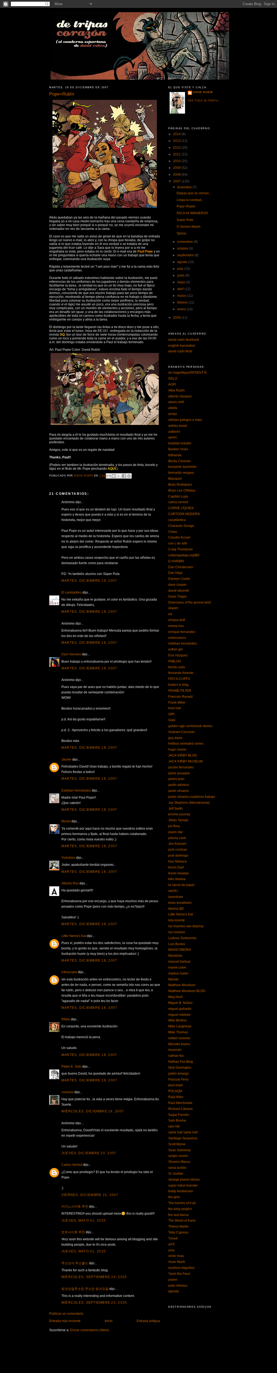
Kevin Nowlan (178, 873)
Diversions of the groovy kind (189, 602)
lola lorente (176, 920)
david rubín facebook (183, 340)
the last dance (178, 1215)
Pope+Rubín (186, 206)
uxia (171, 1250)
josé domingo (178, 855)
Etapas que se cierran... (194, 193)
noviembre (185, 242)
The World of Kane (182, 1220)
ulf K (171, 1244)
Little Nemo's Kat (73, 936)
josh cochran (177, 849)
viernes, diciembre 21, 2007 (89, 1195)
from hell (174, 708)
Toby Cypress (178, 1232)
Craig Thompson (180, 549)
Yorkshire (68, 858)
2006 (177, 317)
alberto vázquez (180, 396)
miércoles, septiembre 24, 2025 (94, 1277)
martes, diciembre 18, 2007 (89, 580)
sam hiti (174, 1126)
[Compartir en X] (118, 476)
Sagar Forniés (178, 1115)
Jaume (66, 759)
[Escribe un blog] (113, 476)
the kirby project (180, 1209)
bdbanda (175, 455)
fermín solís (176, 667)
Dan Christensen (180, 567)
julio (180, 269)
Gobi (171, 720)
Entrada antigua (148, 1321)
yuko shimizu (177, 1285)
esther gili (175, 649)
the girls (174, 1197)
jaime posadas (179, 773)
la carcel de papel (181, 885)
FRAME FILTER (179, 691)
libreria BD (176, 909)
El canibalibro (71, 592)
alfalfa (172, 408)
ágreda (173, 1291)
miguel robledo (179, 1015)
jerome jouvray (179, 814)
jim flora (174, 826)
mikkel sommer (179, 1038)
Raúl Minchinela (180, 1103)
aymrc (172, 437)
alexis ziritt (176, 402)
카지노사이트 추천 (74, 1206)
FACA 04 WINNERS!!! (192, 213)
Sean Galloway (179, 1150)
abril (180, 289)
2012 (177, 147)
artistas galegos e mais (185, 420)
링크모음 (101, 1289)
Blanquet (175, 479)
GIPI (171, 714)
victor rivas (176, 1256)
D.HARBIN (176, 561)
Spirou (181, 233)
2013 (177, 141)
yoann (172, 1280)
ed (170, 614)
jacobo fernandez (181, 767)
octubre (183, 248)
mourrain (175, 1050)
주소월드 (81, 1263)
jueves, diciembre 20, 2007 (88, 1153)
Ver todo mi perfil (203, 100)
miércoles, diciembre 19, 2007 (92, 1111)
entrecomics (177, 638)
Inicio (109, 1321)
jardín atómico (178, 785)
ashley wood (177, 426)
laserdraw (175, 897)
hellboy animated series (185, 743)
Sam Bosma (177, 1120)
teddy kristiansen (180, 1191)
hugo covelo (177, 749)
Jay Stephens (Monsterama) (189, 803)
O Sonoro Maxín (188, 227)
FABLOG (174, 661)
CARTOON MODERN (184, 514)
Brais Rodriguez (180, 484)
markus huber (178, 973)
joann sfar (175, 832)
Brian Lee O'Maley (181, 490)
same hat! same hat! (183, 1132)
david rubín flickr (180, 351)
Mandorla (175, 956)
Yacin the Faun (179, 1274)
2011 (177, 154)
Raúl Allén (175, 1097)
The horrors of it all (182, 1203)
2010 (177, 161)
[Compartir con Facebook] (124, 476)
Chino (172, 532)
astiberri (174, 432)
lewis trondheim (180, 903)
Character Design (181, 526)
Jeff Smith (175, 808)
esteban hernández (182, 643)
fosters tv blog (178, 685)
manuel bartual (179, 961)
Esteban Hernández (76, 790)
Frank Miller (177, 702)
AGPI (172, 384)
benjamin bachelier (182, 467)
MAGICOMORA (179, 950)
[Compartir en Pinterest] (129, 476)
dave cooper (177, 585)
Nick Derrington (179, 1067)
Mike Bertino (177, 1020)
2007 (177, 181)
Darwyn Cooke (179, 579)
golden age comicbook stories (190, 726)
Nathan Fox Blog (180, 1062)
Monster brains (179, 1044)
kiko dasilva (177, 879)
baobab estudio (179, 443)
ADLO (172, 378)
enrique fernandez (181, 632)
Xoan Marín (176, 1262)
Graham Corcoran (181, 732)
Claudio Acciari (179, 537)
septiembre (185, 255)
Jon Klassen (177, 844)
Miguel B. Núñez (180, 1003)
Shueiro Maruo (179, 1162)
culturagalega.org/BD (184, 555)
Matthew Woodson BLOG (186, 991)
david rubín (203, 92)
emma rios (176, 626)
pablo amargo (178, 1073)
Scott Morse (177, 1144)
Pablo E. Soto (71, 1066)
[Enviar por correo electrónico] (108, 476)
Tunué (173, 1238)
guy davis (175, 738)
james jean (176, 779)
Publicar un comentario (66, 1314)
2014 (177, 134)
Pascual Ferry (178, 1079)
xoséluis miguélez (181, 1268)
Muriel (66, 821)
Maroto (173, 979)
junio (181, 275)
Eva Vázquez (178, 655)
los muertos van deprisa (185, 926)
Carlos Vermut (71, 1165)
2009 (177, 168)
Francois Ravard (180, 697)
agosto (182, 262)
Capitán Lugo (178, 496)
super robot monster (183, 1185)
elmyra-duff (176, 620)
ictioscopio (69, 972)
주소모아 (67, 1263)
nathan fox (176, 1056)
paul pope (175, 1085)
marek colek (177, 967)
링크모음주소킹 (72, 1289)
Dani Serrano (71, 654)
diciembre (185, 187)
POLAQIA (175, 1091)
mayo (181, 282)
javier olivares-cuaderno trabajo (191, 797)
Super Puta (185, 220)
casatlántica (177, 520)
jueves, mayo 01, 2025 (83, 1220)
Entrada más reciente (65, 1321)
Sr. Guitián (175, 1174)
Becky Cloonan (179, 461)
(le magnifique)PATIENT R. (187, 372)
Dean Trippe (177, 596)
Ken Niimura (177, 861)
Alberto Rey (70, 883)
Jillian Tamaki (178, 820)
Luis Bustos (176, 944)
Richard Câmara (180, 1109)
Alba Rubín (176, 390)
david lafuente (178, 590)
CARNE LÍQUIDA (181, 508)
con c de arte (177, 543)
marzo (182, 296)
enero (182, 309)
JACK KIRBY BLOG (182, 755)
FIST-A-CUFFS (179, 679)
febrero (183, 302)
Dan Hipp (175, 573)
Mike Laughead (179, 1026)
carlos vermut (178, 502)
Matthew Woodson (182, 985)
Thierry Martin (178, 1226)
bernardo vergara (181, 473)
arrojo (172, 414)
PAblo (65, 1019)
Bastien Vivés (178, 449)
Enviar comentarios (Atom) (89, 1330)
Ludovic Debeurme (182, 938)
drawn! (173, 608)
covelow (67, 1092)
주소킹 (90, 1289)
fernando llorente (180, 673)
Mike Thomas (178, 1032)
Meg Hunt (175, 997)
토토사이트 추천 (73, 1232)
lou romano (176, 932)
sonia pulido (177, 1168)
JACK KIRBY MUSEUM (185, 761)
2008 (177, 174)
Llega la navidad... (190, 200)
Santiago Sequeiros (182, 1138)
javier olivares (178, 791)
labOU (173, 891)
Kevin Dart (176, 867)
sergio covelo (178, 1156)
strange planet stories (184, 1179)
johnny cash (177, 838)
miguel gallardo (179, 1009)
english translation (181, 345)
